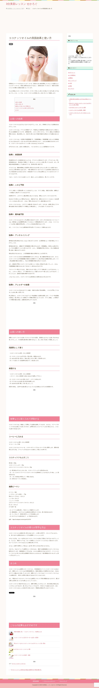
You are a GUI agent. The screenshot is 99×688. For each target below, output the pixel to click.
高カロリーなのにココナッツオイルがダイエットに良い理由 (29, 643)
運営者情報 (36, 681)
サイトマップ (63, 681)
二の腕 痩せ (72, 75)
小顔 (70, 83)
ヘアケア (71, 88)
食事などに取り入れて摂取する (23, 106)
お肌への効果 (18, 102)
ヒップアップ (72, 80)
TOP (15, 8)
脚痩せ (71, 78)
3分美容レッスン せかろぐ (21, 3)
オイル (14, 663)
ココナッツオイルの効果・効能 (22, 655)
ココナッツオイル (20, 663)
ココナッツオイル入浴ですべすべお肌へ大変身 (26, 637)
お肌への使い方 (19, 104)
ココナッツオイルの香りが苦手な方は (24, 108)
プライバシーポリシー (49, 681)
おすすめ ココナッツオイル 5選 (22, 649)
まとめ (17, 110)
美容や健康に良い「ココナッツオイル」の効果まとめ (28, 631)
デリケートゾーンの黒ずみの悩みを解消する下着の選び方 (26, 669)
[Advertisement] (49, 22)
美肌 (11, 44)
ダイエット (72, 72)
